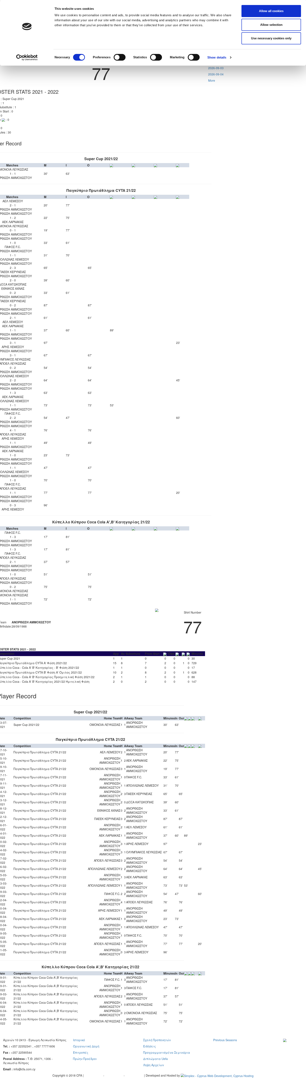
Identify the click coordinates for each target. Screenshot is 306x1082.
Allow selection (271, 24)
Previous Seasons (225, 1040)
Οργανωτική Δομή (86, 1046)
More (211, 80)
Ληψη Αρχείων (153, 1065)
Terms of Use (114, 1075)
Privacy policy (94, 1075)
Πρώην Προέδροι (85, 1059)
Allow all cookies (271, 11)
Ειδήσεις (149, 1046)
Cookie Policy (135, 1075)
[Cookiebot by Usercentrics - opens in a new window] (27, 57)
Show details (216, 57)
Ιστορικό (79, 1040)
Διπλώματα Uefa (155, 1059)
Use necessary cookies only (271, 38)
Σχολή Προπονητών (157, 1040)
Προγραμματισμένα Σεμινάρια (166, 1052)
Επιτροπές (80, 1052)
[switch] (120, 57)
